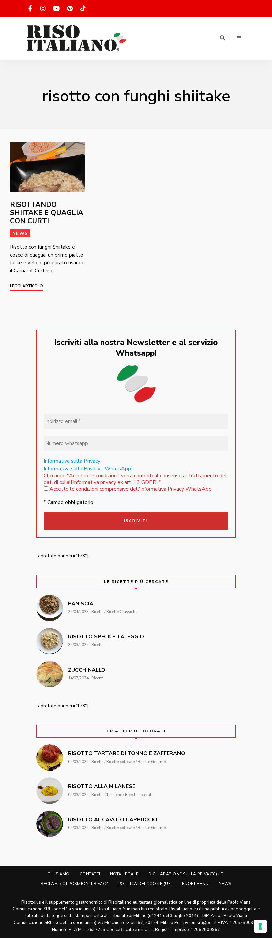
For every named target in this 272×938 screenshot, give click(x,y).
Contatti (90, 874)
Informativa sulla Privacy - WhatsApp (87, 468)
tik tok (83, 8)
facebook (29, 8)
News (20, 233)
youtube (56, 8)
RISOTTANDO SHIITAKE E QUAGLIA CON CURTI (46, 213)
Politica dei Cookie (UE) (145, 883)
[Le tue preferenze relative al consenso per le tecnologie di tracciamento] (260, 926)
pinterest (69, 8)
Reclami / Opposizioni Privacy (74, 883)
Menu (238, 38)
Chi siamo (58, 874)
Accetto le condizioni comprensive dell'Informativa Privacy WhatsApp (130, 489)
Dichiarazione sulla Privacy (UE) (186, 874)
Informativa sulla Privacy (72, 461)
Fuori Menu (195, 883)
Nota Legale (124, 874)
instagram (43, 8)
